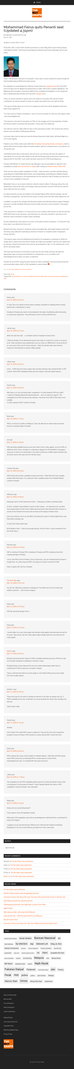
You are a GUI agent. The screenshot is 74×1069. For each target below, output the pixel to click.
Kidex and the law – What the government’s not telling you (23, 916)
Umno (23, 981)
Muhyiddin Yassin (20, 964)
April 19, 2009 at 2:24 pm (15, 803)
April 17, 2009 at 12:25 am (15, 627)
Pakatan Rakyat (14, 969)
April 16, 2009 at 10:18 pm (16, 547)
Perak (8, 975)
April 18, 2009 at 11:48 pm (16, 777)
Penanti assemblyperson (60, 276)
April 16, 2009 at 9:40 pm (15, 497)
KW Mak (18, 958)
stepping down (51, 86)
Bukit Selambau (9, 944)
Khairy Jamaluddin (9, 958)
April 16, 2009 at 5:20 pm (15, 364)
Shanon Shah (11, 981)
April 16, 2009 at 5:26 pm (15, 388)
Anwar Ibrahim (16, 276)
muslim (30, 964)
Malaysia (39, 958)
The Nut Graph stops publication (22, 861)
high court (16, 953)
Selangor (51, 975)
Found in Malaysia (33, 948)
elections (23, 948)
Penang (50, 276)
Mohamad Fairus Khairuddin (38, 276)
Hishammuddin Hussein (28, 953)
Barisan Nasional (44, 938)
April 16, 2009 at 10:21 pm (16, 583)
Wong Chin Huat (36, 981)
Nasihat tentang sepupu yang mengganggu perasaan (21, 893)
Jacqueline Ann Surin (57, 953)
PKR (5, 278)
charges (39, 94)
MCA (47, 958)
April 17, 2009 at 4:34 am (15, 654)
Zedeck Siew (48, 981)
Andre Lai (7, 876)
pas (53, 969)
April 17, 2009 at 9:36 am (15, 692)
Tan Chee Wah (11, 580)
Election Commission (11, 948)
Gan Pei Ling (57, 948)
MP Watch (9, 964)
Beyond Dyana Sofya (11, 920)
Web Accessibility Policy (11, 1030)
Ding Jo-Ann (56, 944)
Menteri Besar (56, 958)
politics (33, 975)
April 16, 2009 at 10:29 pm (16, 606)
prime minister (41, 975)
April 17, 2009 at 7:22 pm (15, 723)
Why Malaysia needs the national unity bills (18, 901)
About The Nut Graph (10, 995)
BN (59, 938)
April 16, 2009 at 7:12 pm (15, 419)
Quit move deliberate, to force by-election (20, 269)
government (8, 953)
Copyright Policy (9, 1026)
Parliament (31, 969)
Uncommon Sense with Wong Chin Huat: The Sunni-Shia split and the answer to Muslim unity (34, 897)
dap (31, 944)
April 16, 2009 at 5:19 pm (15, 331)
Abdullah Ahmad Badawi (11, 938)
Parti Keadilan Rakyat (43, 969)
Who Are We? (8, 999)
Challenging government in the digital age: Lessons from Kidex (25, 904)
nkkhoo (9, 651)
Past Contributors (9, 1007)
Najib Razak (41, 963)
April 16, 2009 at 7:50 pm (15, 442)
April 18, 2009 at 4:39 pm (15, 751)
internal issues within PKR (56, 166)
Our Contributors (9, 1003)
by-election (21, 943)
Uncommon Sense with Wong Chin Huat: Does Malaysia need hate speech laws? (31, 923)
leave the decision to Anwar (27, 166)
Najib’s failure (8, 908)
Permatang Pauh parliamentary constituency (48, 144)
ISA (38, 953)
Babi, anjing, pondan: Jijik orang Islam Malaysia (19, 912)
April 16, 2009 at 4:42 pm (15, 300)
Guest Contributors (9, 1011)
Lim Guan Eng (25, 276)
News (12, 274)
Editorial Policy (8, 1017)
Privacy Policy (8, 1034)
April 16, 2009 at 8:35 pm (15, 471)
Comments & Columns (11, 1021)
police (24, 975)
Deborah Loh (42, 944)
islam (45, 952)
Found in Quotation (46, 948)
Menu (38, 2)
